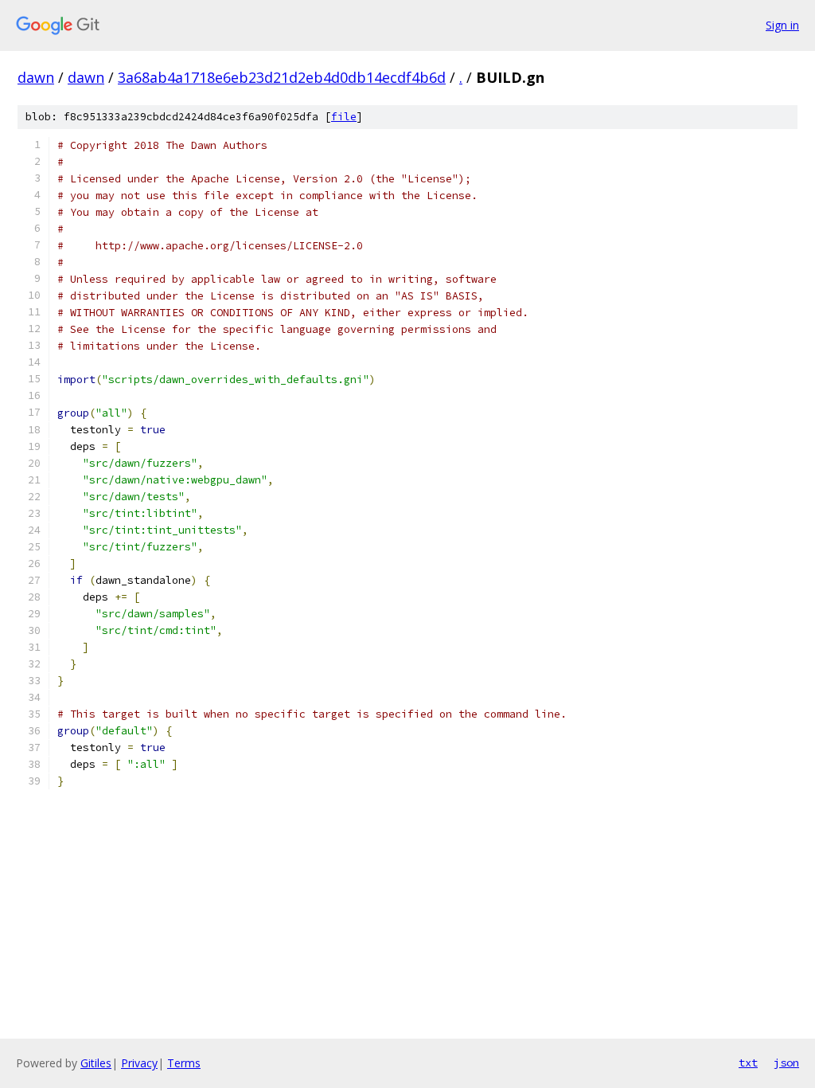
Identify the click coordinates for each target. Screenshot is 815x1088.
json (786, 1062)
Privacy (139, 1062)
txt (748, 1062)
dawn (36, 77)
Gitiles (95, 1062)
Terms (184, 1062)
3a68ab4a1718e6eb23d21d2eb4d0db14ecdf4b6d (282, 77)
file (344, 116)
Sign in (782, 25)
